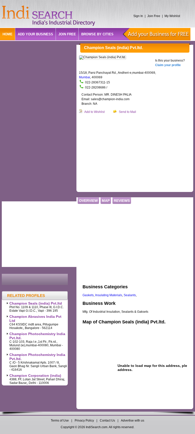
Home (7, 34)
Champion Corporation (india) (35, 375)
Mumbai (84, 77)
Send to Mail (127, 112)
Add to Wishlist (94, 112)
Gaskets (88, 295)
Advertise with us (132, 420)
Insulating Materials (108, 295)
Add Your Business (35, 34)
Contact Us (107, 420)
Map (106, 201)
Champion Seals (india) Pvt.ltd (35, 303)
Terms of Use (60, 420)
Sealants (130, 295)
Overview (88, 201)
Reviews (122, 201)
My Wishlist (172, 16)
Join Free (153, 16)
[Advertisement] (137, 153)
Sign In (138, 16)
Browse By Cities (97, 34)
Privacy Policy (84, 420)
